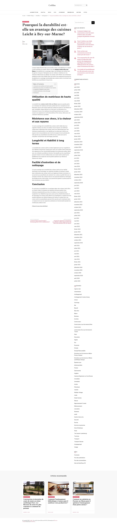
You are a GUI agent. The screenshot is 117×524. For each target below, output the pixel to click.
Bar (75, 305)
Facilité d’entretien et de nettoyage (42, 91)
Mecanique (77, 387)
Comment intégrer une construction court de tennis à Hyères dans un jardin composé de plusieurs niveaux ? (86, 34)
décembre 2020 (78, 267)
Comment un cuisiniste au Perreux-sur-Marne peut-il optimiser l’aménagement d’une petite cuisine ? (82, 502)
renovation (77, 409)
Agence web (77, 289)
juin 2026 (76, 92)
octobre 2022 (77, 207)
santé (75, 414)
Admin (23, 41)
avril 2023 (76, 191)
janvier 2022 (77, 232)
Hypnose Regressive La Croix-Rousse (83, 376)
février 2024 (77, 169)
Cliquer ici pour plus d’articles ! (40, 206)
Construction (77, 327)
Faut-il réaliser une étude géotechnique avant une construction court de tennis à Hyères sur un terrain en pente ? (85, 44)
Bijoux (75, 313)
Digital (43, 12)
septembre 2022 (78, 210)
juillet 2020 (77, 281)
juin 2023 (76, 185)
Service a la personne (79, 425)
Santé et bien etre (78, 417)
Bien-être (76, 310)
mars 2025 (77, 133)
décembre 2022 (78, 202)
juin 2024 (76, 158)
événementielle (78, 365)
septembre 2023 (78, 182)
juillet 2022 (77, 215)
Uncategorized (78, 444)
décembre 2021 (78, 234)
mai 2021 (76, 253)
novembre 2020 (78, 270)
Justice (76, 384)
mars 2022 (77, 226)
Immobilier (70, 12)
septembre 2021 (78, 243)
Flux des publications (79, 457)
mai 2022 (76, 221)
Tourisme (76, 436)
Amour (76, 300)
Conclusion (36, 92)
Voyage (76, 447)
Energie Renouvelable (79, 350)
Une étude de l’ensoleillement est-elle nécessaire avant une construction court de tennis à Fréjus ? (86, 72)
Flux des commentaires (80, 460)
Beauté (76, 308)
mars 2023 (77, 193)
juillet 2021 (77, 248)
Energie (76, 348)
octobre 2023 (77, 180)
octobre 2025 (77, 114)
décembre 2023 (78, 174)
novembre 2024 (78, 144)
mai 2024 (76, 161)
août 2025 (77, 120)
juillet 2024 (77, 155)
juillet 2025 (77, 122)
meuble (76, 389)
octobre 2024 (77, 147)
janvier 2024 (77, 172)
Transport (76, 439)
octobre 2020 (77, 273)
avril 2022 (76, 223)
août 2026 (77, 87)
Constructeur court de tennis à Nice (83, 324)
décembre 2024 (78, 142)
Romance (76, 411)
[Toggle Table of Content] (54, 84)
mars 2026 (77, 101)
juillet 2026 (77, 90)
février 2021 (77, 262)
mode (75, 395)
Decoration (77, 337)
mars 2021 (77, 259)
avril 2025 (76, 131)
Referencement (78, 406)
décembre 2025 (78, 109)
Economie (62, 12)
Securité (76, 419)
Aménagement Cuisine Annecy (82, 297)
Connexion (76, 455)
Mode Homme (77, 398)
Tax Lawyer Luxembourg (80, 433)
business (76, 319)
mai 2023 (76, 188)
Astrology (76, 302)
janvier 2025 (77, 139)
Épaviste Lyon (77, 362)
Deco (49, 12)
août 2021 (77, 245)
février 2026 (77, 103)
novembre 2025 (78, 111)
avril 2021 (76, 256)
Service (76, 422)
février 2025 (77, 136)
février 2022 (77, 229)
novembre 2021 (78, 237)
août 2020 (77, 278)
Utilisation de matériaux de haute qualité (43, 86)
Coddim (52, 5)
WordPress (33, 521)
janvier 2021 (77, 264)
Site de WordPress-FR (80, 463)
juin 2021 (76, 251)
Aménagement (26, 21)
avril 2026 (76, 98)
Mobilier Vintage (78, 392)
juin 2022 (76, 218)
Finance (76, 368)
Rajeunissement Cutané (80, 403)
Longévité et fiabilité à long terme (41, 89)
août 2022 (77, 212)
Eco (55, 12)
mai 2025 (76, 128)
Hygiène (76, 373)
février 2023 (77, 196)
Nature (79, 12)
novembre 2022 (78, 204)
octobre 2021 (77, 240)
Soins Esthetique (78, 428)
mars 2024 (77, 166)
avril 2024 (76, 163)
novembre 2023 (78, 177)
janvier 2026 (77, 106)
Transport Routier (78, 441)
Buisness (76, 316)
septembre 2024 (78, 150)
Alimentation (34, 12)
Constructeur (77, 321)
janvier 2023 (77, 199)
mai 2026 (76, 95)
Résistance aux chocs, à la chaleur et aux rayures (45, 87)
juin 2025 (76, 125)
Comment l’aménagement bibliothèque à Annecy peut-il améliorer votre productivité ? (58, 501)
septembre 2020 (78, 275)
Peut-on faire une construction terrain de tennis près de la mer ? (84, 53)
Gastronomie (77, 370)
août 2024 (77, 152)
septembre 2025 (78, 117)
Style (85, 12)
